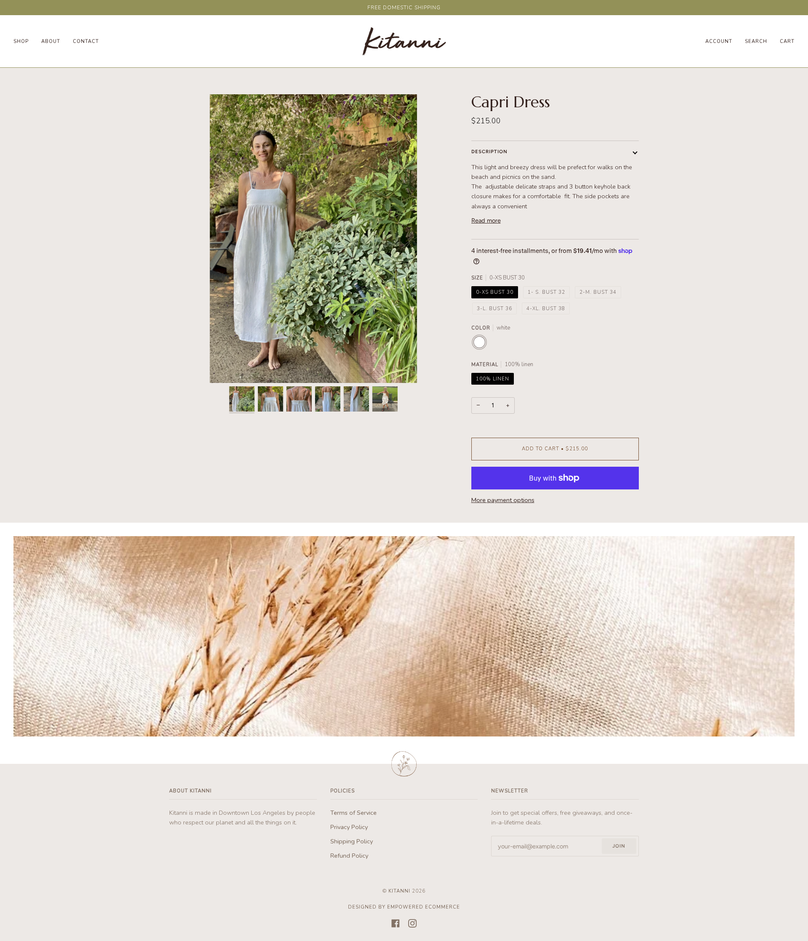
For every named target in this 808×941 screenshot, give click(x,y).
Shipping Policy (351, 841)
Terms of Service (353, 812)
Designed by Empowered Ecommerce (404, 907)
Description (489, 151)
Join (618, 846)
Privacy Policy (349, 827)
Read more (486, 220)
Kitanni (399, 891)
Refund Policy (349, 855)
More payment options (502, 500)
